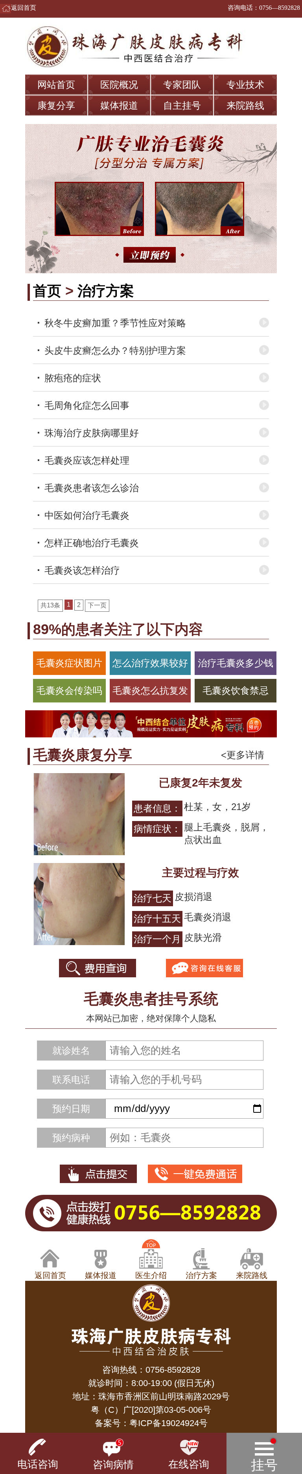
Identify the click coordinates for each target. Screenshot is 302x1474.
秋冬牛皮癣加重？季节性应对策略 (115, 323)
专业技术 (245, 84)
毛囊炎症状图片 (69, 663)
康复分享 (56, 105)
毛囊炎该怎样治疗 (82, 570)
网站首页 (56, 84)
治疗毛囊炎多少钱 (235, 663)
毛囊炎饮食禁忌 (236, 690)
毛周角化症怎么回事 (86, 405)
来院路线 (245, 105)
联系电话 (71, 1079)
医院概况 (119, 84)
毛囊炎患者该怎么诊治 (91, 488)
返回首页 (23, 7)
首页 (47, 291)
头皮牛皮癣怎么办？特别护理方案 (115, 350)
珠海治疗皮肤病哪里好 (91, 433)
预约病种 (71, 1137)
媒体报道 (119, 105)
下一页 (97, 605)
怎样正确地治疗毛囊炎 (91, 543)
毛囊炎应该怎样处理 (86, 460)
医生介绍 (151, 1275)
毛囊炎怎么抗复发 (150, 690)
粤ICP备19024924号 (168, 1423)
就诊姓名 (71, 1050)
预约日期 (71, 1108)
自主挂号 (182, 105)
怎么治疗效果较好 (150, 663)
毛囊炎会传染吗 (69, 690)
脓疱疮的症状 (72, 378)
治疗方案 (105, 291)
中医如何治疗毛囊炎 (86, 515)
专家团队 (182, 84)
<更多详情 (242, 755)
